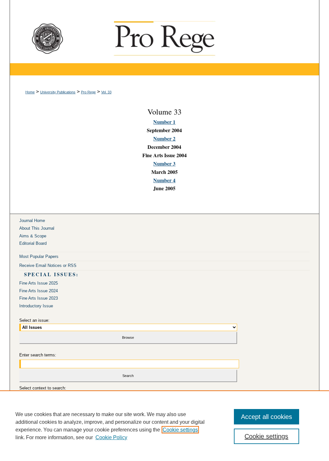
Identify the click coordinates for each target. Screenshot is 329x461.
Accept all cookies (266, 416)
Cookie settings (180, 429)
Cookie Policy (111, 437)
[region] (164, 425)
